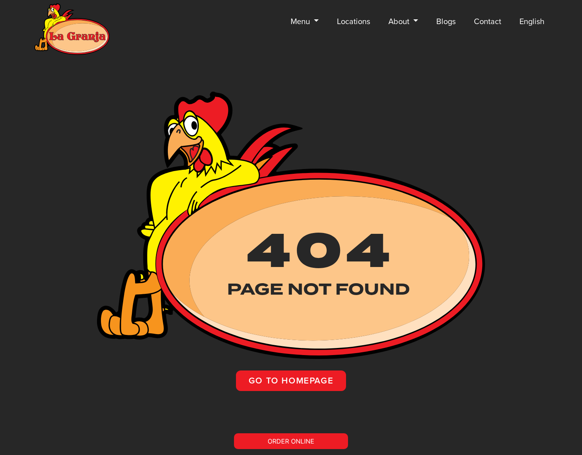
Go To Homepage (291, 380)
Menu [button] (301, 21)
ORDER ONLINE (291, 441)
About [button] (399, 21)
